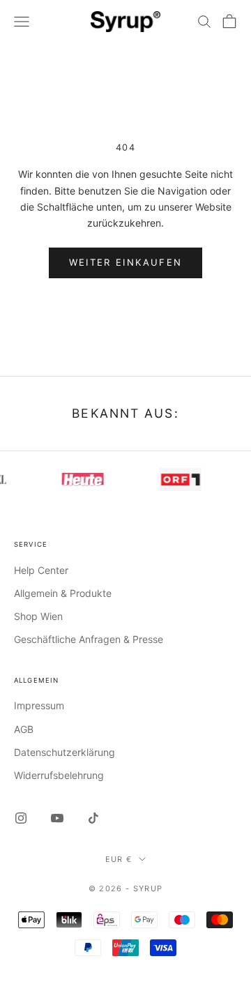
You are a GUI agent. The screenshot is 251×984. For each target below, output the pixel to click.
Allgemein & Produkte (63, 593)
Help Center (41, 570)
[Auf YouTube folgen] (57, 818)
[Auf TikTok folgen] (93, 818)
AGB (23, 729)
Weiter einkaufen (125, 262)
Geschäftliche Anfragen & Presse (88, 639)
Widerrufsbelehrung (59, 775)
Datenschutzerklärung (64, 752)
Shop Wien (38, 616)
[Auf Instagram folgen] (21, 818)
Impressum (39, 705)
